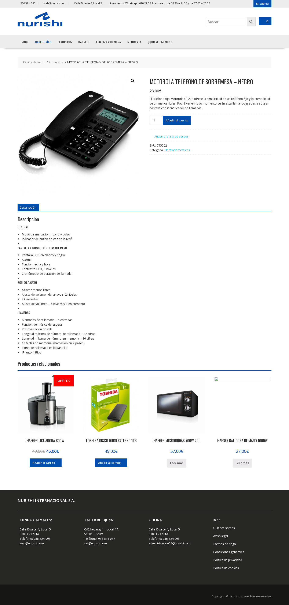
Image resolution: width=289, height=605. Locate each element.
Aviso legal (220, 536)
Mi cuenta (262, 3)
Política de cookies (226, 568)
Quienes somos (224, 528)
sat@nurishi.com (95, 543)
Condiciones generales (228, 552)
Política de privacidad (227, 560)
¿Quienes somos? (160, 41)
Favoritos (65, 41)
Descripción (27, 207)
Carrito (84, 41)
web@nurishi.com (32, 543)
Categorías (43, 41)
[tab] (28, 207)
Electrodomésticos (177, 150)
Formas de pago (224, 544)
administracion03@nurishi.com (170, 543)
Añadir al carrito (177, 120)
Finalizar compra (108, 41)
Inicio (25, 41)
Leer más (176, 463)
